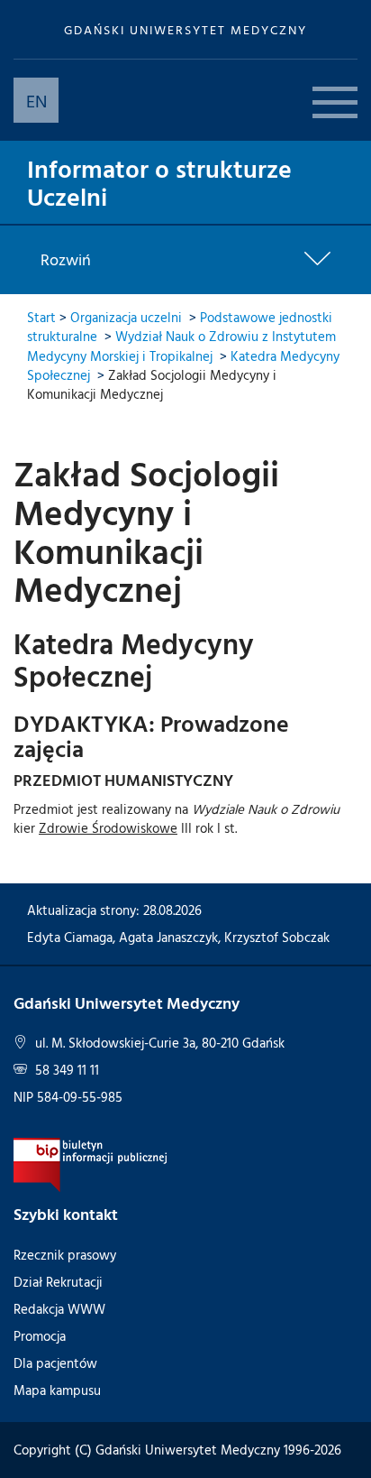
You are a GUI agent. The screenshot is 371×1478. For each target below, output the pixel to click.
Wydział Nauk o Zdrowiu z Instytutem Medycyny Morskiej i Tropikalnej (181, 345)
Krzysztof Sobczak (277, 937)
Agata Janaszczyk (168, 937)
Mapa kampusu (57, 1390)
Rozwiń (66, 260)
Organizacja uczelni (126, 317)
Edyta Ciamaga (70, 937)
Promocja (40, 1336)
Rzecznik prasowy (65, 1254)
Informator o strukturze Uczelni (159, 182)
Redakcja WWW (59, 1308)
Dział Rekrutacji (58, 1281)
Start (41, 317)
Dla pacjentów (55, 1363)
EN (36, 100)
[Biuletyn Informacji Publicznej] (90, 1163)
